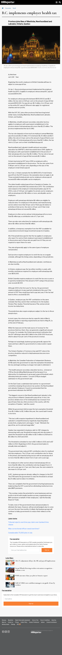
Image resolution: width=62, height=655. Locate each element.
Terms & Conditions (45, 620)
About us (4, 622)
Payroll (14, 8)
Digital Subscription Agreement (22, 620)
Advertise (54, 620)
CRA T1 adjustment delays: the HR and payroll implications (35, 561)
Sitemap (13, 624)
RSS (18, 624)
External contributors (51, 622)
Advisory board (5, 624)
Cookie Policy (24, 622)
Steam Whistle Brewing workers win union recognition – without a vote (34, 569)
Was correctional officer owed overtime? (23, 529)
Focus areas (8, 8)
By (12, 74)
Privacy (17, 622)
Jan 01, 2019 (11, 77)
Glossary (4, 620)
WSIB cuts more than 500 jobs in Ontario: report (31, 576)
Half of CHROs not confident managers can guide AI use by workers (35, 584)
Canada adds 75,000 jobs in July (20, 533)
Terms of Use (35, 620)
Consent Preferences (34, 622)
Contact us (10, 622)
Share (17, 77)
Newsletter (10, 620)
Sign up (47, 550)
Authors (43, 622)
